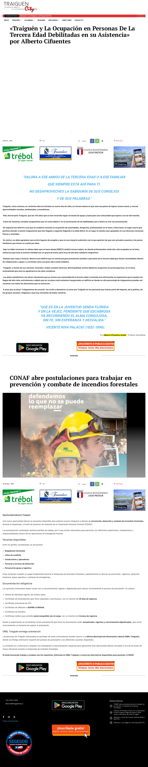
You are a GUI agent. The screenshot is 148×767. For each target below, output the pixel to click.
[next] (142, 16)
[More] (102, 141)
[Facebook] (92, 141)
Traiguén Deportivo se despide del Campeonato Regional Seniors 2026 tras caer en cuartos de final (56, 16)
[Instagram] (9, 717)
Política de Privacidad (10, 721)
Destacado (79, 133)
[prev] (138, 16)
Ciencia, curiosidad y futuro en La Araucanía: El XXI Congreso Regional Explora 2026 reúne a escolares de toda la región (129, 712)
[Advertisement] (91, 5)
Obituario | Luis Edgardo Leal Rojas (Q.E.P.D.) (129, 723)
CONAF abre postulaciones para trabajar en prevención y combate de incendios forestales (129, 706)
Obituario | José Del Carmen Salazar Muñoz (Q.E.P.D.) (129, 718)
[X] (14, 717)
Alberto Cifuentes (59, 133)
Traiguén (94, 133)
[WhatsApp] (97, 141)
